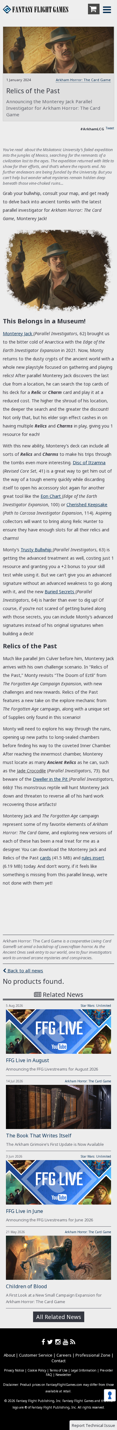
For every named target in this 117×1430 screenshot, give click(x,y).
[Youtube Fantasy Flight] (66, 1342)
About (9, 1355)
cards (45, 858)
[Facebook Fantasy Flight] (44, 1342)
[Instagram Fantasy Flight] (59, 1342)
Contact (58, 1360)
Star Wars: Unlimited (96, 1005)
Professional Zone (93, 1355)
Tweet (110, 128)
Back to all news (24, 970)
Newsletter (63, 1374)
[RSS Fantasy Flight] (73, 1342)
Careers (63, 1355)
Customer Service (35, 1355)
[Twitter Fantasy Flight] (51, 1342)
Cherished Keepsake (86, 504)
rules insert (93, 858)
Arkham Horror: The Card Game (83, 79)
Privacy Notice (14, 1370)
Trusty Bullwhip (36, 550)
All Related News (58, 1317)
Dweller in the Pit (50, 779)
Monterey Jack (17, 333)
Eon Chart (51, 496)
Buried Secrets (59, 592)
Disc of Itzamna (89, 462)
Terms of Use (58, 1370)
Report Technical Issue (93, 1425)
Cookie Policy (36, 1370)
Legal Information (83, 1370)
